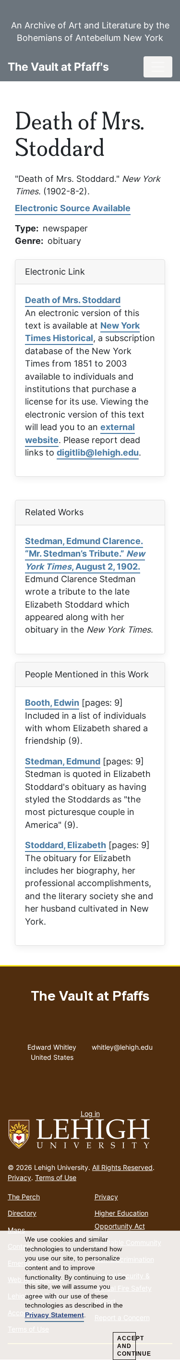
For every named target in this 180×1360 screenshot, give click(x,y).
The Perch (24, 1196)
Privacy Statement (54, 1315)
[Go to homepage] (90, 1134)
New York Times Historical (82, 331)
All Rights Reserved (122, 1167)
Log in (90, 1113)
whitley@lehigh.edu (122, 1045)
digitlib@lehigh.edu (98, 452)
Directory (22, 1213)
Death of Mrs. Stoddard (72, 300)
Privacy (19, 1177)
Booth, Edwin (52, 703)
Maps (16, 1229)
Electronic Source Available (73, 208)
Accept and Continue (126, 1346)
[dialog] (90, 1295)
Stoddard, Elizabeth (65, 845)
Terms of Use (55, 1177)
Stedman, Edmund (62, 761)
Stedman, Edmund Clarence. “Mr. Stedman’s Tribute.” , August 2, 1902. (85, 553)
